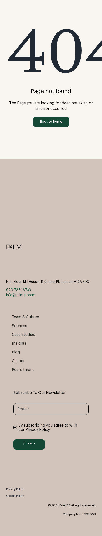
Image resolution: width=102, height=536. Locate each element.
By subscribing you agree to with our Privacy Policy (47, 427)
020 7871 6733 (18, 290)
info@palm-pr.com (20, 295)
